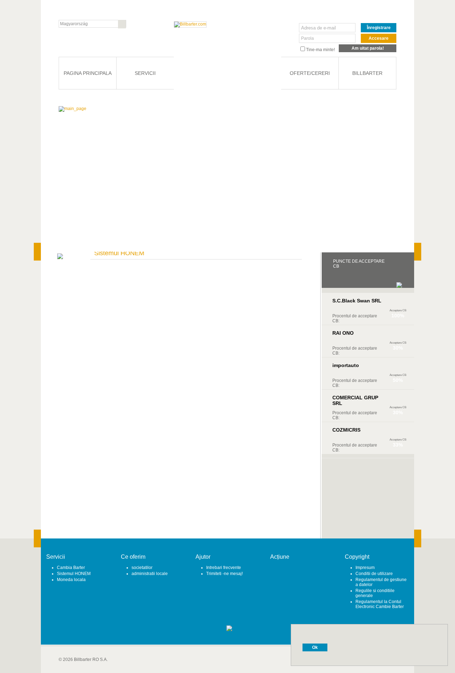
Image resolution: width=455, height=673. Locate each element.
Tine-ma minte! (320, 49)
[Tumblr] (303, 573)
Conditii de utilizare (374, 573)
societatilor (142, 567)
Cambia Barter (71, 567)
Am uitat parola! (368, 48)
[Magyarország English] (92, 23)
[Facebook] (281, 573)
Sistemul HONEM (74, 573)
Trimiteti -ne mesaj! (224, 573)
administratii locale (150, 573)
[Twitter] (292, 573)
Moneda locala (71, 579)
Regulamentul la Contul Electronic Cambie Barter (379, 604)
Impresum (365, 567)
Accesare (379, 38)
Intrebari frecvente (223, 567)
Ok (315, 647)
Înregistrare (379, 27)
